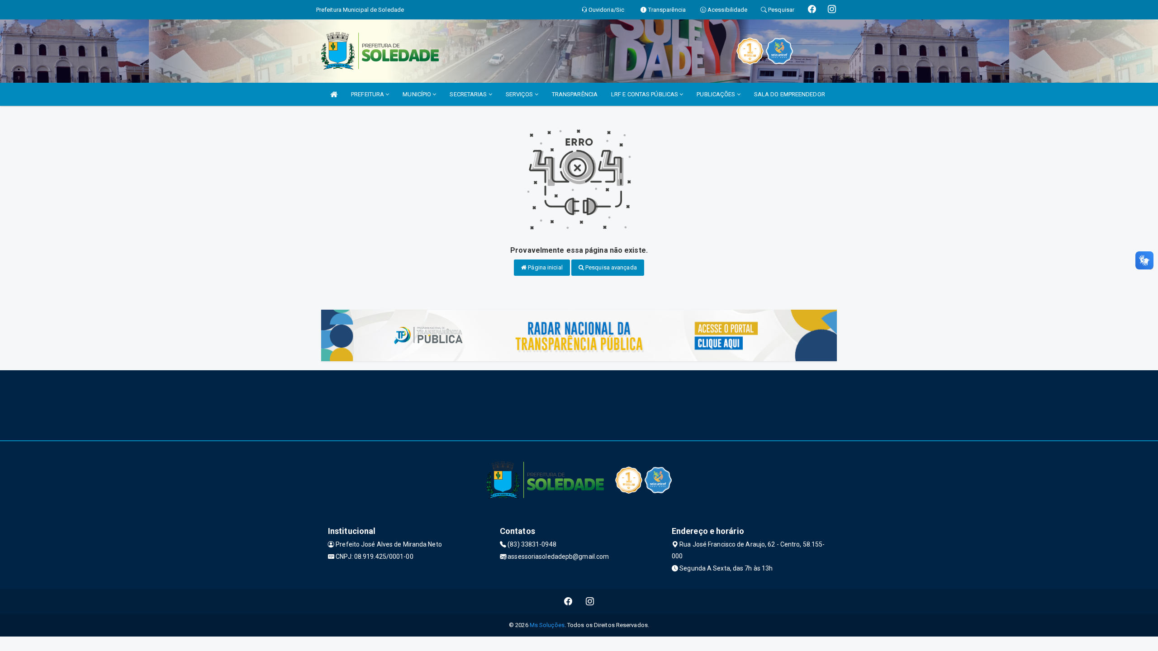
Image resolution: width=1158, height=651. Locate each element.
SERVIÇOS (520, 94)
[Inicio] (334, 94)
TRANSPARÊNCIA (575, 94)
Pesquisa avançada (610, 267)
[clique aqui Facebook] (568, 601)
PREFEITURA (368, 94)
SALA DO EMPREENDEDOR (789, 94)
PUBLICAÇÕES (716, 94)
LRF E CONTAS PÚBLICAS (645, 94)
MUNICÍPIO (417, 94)
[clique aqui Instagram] (590, 601)
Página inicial (545, 267)
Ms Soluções (547, 625)
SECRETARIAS (469, 94)
